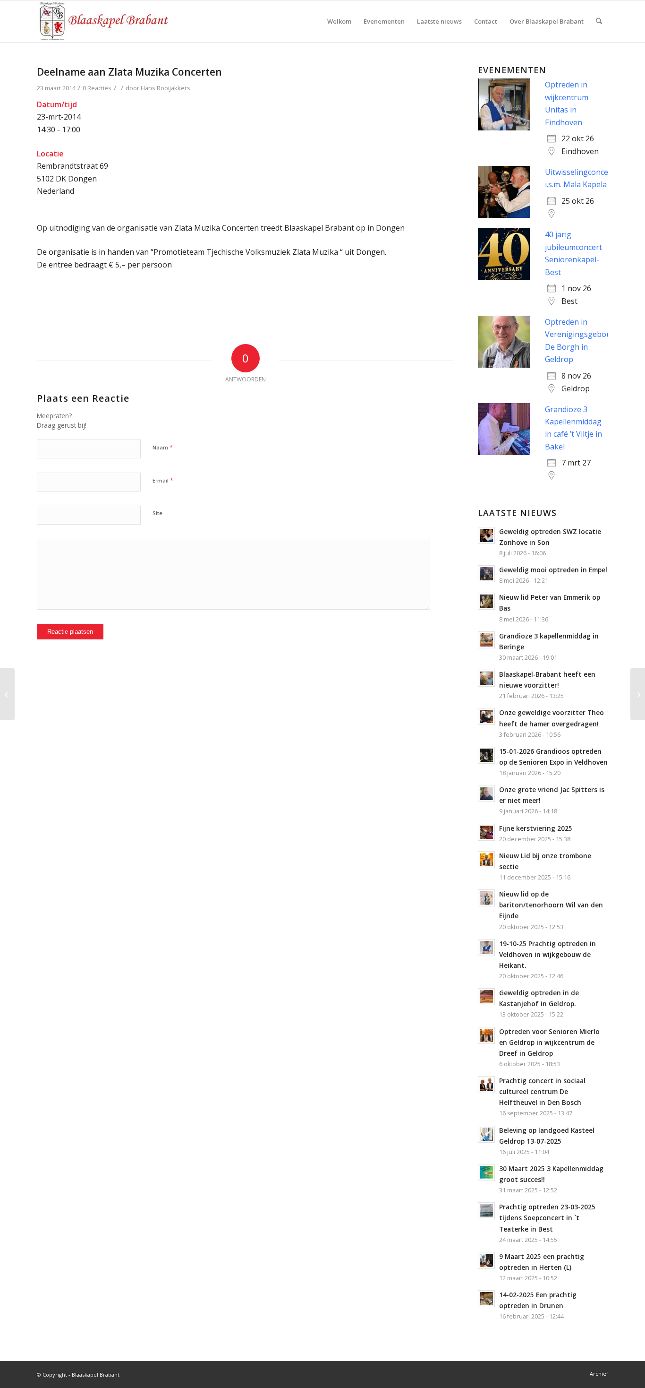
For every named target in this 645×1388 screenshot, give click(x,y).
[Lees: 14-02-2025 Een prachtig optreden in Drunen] (486, 1298)
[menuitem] (339, 21)
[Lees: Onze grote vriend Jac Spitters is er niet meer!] (486, 793)
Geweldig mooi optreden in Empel (553, 569)
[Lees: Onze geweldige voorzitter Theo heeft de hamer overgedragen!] (486, 716)
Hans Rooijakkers (165, 88)
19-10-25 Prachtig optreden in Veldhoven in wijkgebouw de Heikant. (547, 954)
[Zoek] (599, 21)
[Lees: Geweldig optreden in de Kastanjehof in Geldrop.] (486, 996)
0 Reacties (97, 88)
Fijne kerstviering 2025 (535, 828)
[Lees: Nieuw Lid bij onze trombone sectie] (486, 859)
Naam (163, 447)
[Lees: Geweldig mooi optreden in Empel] (486, 573)
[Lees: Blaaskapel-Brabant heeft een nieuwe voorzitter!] (486, 678)
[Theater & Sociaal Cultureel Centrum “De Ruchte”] (7, 694)
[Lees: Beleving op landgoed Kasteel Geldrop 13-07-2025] (486, 1134)
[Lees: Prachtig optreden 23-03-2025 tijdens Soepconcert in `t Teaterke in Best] (486, 1210)
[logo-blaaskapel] (103, 21)
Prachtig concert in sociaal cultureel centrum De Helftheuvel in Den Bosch (542, 1091)
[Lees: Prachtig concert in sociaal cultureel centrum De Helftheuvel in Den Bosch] (486, 1084)
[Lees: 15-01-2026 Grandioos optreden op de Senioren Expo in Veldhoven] (486, 755)
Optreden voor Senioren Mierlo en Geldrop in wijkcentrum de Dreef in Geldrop (549, 1042)
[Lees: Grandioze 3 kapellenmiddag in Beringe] (486, 639)
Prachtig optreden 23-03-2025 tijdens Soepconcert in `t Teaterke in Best (547, 1217)
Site (157, 513)
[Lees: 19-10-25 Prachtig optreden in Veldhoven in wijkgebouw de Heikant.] (486, 947)
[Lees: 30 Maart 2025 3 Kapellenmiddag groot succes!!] (486, 1172)
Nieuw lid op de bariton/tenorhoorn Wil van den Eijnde (551, 904)
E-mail (163, 480)
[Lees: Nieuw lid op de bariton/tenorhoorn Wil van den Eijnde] (486, 897)
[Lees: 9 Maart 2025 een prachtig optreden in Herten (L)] (486, 1260)
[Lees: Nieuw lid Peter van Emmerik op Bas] (486, 601)
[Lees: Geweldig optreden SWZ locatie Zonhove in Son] (486, 535)
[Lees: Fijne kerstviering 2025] (486, 832)
